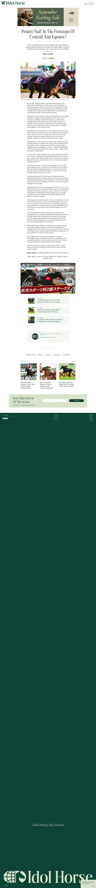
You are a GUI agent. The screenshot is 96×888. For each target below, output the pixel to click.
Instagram (91, 415)
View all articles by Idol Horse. (48, 337)
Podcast (91, 420)
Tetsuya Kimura (66, 354)
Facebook (91, 416)
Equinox (40, 354)
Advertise (56, 415)
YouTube (91, 419)
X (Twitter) (91, 417)
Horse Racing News (41, 41)
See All (73, 361)
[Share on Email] (43, 348)
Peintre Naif (57, 354)
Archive (56, 417)
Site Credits (6, 885)
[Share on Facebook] (46, 348)
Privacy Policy (55, 419)
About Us (56, 416)
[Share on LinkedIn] (53, 348)
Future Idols (49, 41)
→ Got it (93, 886)
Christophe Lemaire (30, 354)
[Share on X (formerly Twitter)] (50, 348)
